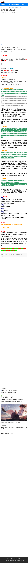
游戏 (23, 4)
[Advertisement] (14, 28)
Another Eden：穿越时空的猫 (15, 7)
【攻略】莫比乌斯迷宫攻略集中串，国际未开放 (11, 401)
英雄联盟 (17, 4)
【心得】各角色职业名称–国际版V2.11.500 (10, 422)
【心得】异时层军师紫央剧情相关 (8, 392)
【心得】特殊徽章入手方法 (7, 397)
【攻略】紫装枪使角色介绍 (7, 433)
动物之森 (3, 4)
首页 (7, 7)
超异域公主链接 (11, 4)
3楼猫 (12, 558)
